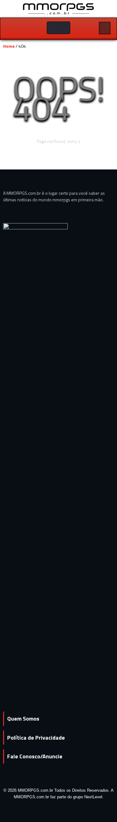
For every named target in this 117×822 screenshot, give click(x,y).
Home (9, 46)
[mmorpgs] (59, 8)
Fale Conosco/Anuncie (34, 756)
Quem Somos (23, 718)
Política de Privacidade (36, 737)
